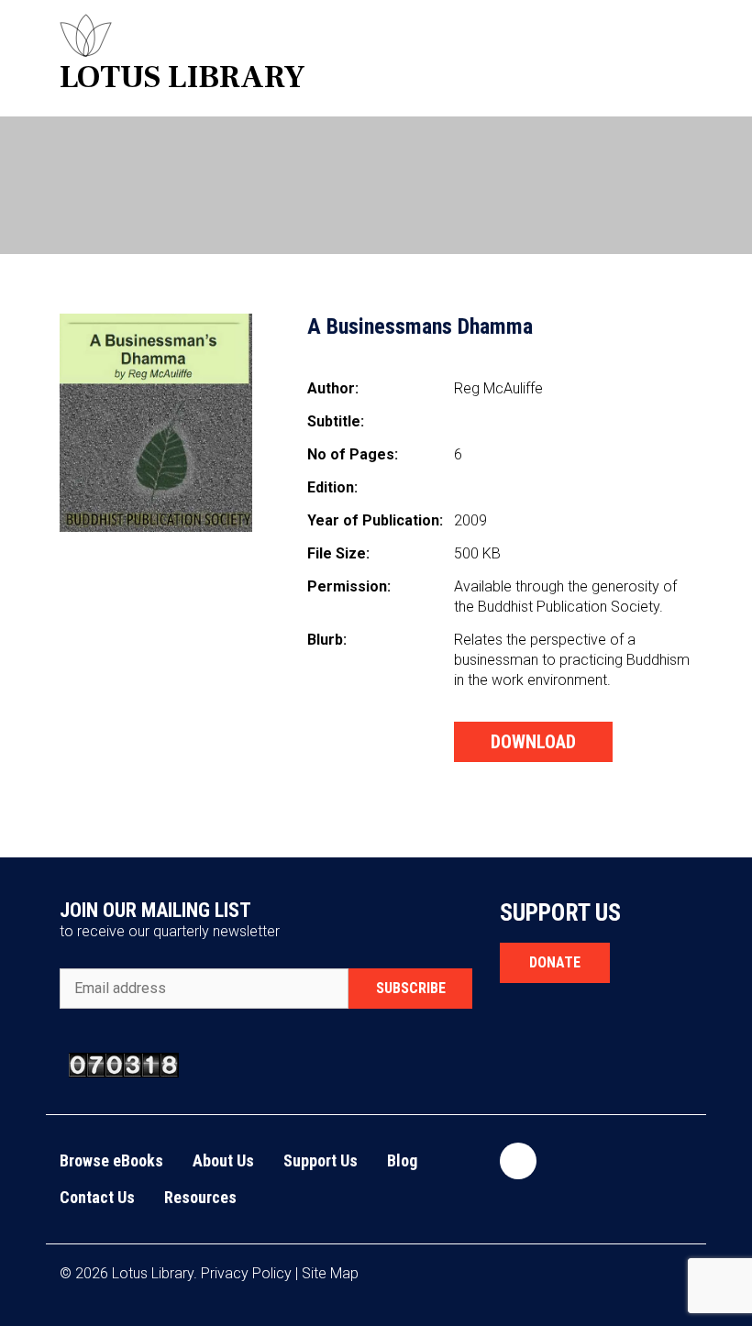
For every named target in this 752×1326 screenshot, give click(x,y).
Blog (402, 1160)
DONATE (555, 962)
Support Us (320, 1160)
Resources (200, 1197)
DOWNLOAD (533, 742)
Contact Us (97, 1197)
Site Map (330, 1273)
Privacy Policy (246, 1273)
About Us (223, 1160)
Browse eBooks (111, 1160)
